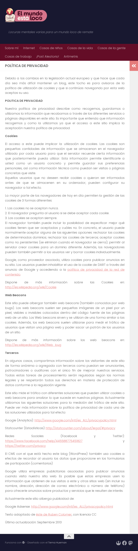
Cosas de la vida (80, 48)
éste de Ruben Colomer (54, 514)
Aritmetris (71, 56)
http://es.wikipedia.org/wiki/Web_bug (33, 345)
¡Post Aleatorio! (47, 56)
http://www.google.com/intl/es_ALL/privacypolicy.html (75, 420)
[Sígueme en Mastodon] (130, 543)
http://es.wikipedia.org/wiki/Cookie (30, 287)
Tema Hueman (57, 542)
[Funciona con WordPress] (23, 542)
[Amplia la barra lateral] (134, 66)
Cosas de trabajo (18, 56)
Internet (29, 48)
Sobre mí (12, 48)
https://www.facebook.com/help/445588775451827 (43, 441)
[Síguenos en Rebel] (118, 543)
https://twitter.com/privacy (25, 446)
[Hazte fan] (124, 543)
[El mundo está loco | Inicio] (26, 15)
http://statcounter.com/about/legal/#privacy (80, 428)
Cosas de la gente (112, 48)
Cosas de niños (51, 48)
